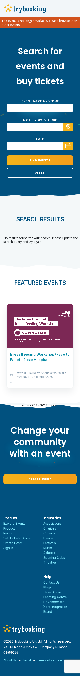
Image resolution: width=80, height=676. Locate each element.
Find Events (40, 160)
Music (47, 548)
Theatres (50, 562)
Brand (47, 611)
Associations (52, 523)
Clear (40, 173)
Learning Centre (55, 597)
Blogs (47, 587)
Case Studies (53, 592)
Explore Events (14, 523)
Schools (49, 553)
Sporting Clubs (54, 557)
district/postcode (40, 120)
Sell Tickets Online (17, 538)
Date (40, 139)
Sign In (8, 548)
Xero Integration (55, 607)
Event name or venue (40, 101)
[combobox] (40, 127)
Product (9, 528)
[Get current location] (68, 127)
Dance (48, 538)
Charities (49, 528)
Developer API (54, 602)
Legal (27, 660)
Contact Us (51, 582)
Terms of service (49, 660)
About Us (10, 660)
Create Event (40, 479)
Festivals (49, 543)
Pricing (8, 533)
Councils (49, 533)
